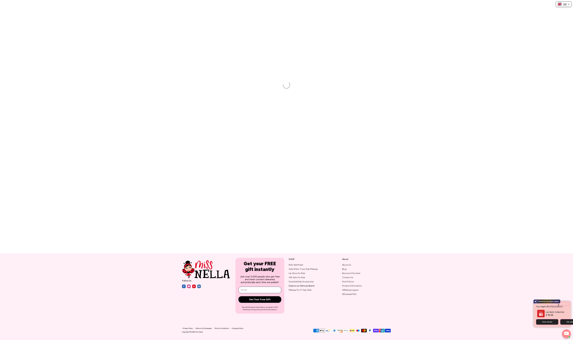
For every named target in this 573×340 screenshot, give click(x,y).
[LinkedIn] (199, 286)
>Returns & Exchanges (203, 328)
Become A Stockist (351, 273)
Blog (344, 269)
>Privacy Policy (187, 328)
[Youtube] (194, 286)
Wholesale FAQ (349, 294)
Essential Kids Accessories (301, 281)
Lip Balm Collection (555, 312)
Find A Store (348, 281)
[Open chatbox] (566, 334)
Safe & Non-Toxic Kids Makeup (303, 269)
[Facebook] (184, 286)
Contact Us (347, 277)
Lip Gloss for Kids (297, 273)
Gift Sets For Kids (297, 277)
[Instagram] (189, 286)
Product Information (352, 286)
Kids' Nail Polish (296, 265)
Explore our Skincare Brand (301, 286)
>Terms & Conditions (221, 328)
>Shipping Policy (237, 328)
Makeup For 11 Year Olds (300, 290)
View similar (547, 322)
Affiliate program (350, 290)
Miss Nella (199, 332)
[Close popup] (558, 304)
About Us (346, 265)
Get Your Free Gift (260, 299)
